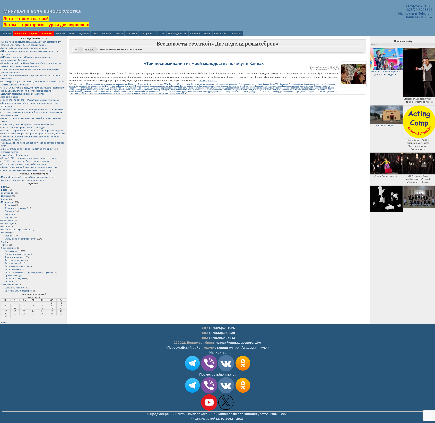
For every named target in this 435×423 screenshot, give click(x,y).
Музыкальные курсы (14, 275)
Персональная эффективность (16, 229)
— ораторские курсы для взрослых (46, 24)
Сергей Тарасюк (315, 91)
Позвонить (46, 33)
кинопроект (250, 88)
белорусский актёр (96, 86)
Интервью (6, 196)
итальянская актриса (108, 88)
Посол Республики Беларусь (199, 91)
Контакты (131, 33)
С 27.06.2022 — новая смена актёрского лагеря (24, 164)
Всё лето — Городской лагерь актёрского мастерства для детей (32, 130)
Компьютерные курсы (15, 257)
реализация (265, 91)
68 (178, 84)
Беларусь (284, 84)
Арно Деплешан (250, 84)
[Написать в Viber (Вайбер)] (209, 370)
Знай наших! (7, 193)
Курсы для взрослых (14, 260)
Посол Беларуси (179, 91)
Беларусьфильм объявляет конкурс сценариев (24, 48)
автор (199, 84)
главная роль (192, 86)
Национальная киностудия (244, 90)
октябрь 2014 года (317, 90)
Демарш (224, 86)
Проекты (142, 84)
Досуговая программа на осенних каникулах (22, 94)
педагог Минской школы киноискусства (131, 91)
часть (183, 93)
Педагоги (5, 226)
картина (198, 88)
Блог (3, 187)
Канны (191, 88)
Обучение (83, 33)
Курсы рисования (13, 269)
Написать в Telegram (415, 13)
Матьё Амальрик (111, 90)
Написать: (217, 352)
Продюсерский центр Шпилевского (179, 414)
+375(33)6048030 (222, 333)
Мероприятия (121, 84)
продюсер (254, 91)
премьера (217, 91)
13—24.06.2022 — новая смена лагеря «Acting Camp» (27, 170)
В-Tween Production (141, 86)
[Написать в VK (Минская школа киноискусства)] (226, 370)
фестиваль (135, 93)
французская (162, 93)
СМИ (3, 242)
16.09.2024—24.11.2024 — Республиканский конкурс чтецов (30, 100)
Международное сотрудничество (100, 84)
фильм (144, 93)
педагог (109, 91)
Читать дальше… (208, 80)
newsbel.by (191, 84)
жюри (274, 86)
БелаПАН (274, 84)
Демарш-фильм (235, 86)
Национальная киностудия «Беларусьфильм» (277, 90)
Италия (94, 88)
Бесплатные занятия (15, 287)
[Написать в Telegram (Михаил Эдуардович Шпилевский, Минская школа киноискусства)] (192, 370)
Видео (207, 33)
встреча (166, 86)
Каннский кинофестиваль (139, 88)
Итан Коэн (122, 88)
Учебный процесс (9, 284)
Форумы (8, 217)
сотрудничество (330, 91)
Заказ (95, 33)
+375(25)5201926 (418, 6)
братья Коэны (118, 86)
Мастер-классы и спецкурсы (18, 290)
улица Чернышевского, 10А (238, 342)
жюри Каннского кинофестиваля (291, 86)
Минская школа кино (185, 90)
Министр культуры (161, 90)
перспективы (154, 91)
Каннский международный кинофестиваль (169, 88)
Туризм (4, 245)
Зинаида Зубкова (313, 86)
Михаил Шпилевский (11, 177)
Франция (151, 93)
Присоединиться (177, 33)
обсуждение (303, 90)
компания (305, 88)
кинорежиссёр (279, 88)
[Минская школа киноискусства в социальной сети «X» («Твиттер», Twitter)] (226, 410)
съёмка (77, 93)
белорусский (81, 86)
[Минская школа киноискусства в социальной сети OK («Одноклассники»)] (243, 370)
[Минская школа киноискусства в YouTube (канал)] (209, 410)
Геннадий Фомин (178, 86)
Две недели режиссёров (209, 86)
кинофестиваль (293, 88)
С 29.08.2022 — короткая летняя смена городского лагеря (29, 158)
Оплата (119, 33)
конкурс (72, 90)
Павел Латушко (98, 91)
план (163, 91)
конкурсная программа (86, 90)
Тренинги (9, 281)
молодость (227, 90)
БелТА (108, 86)
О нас (161, 33)
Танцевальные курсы (15, 278)
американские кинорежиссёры (229, 84)
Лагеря (4, 199)
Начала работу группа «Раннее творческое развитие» (27, 91)
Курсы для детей (13, 263)
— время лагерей (26, 18)
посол (168, 91)
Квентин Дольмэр (210, 88)
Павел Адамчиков (83, 91)
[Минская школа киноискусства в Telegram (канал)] (192, 393)
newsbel (183, 84)
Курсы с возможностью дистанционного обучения (29, 272)
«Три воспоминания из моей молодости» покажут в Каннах (204, 63)
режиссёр (275, 91)
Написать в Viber (418, 17)
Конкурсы (81, 84)
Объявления (7, 220)
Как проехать (148, 33)
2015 (171, 84)
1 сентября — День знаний (14, 155)
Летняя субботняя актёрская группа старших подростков (29, 167)
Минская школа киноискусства (42, 11)
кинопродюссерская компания (232, 88)
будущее (128, 86)
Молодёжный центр (385, 125)
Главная (6, 33)
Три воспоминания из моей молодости (98, 93)
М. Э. (209, 418)
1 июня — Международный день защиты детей (24, 127)
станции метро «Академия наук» (241, 347)
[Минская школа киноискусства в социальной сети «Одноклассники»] (243, 393)
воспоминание (156, 86)
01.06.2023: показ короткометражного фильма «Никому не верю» (33, 133)
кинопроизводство (264, 88)
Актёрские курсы (13, 251)
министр (148, 90)
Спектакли (235, 33)
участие (126, 93)
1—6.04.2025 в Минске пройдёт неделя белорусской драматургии (33, 87)
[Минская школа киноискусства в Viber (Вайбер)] (209, 393)
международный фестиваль (131, 90)
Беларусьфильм (296, 84)
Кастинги (195, 33)
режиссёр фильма (288, 91)
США (71, 93)
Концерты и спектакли (16, 208)
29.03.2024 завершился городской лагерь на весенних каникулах (33, 109)
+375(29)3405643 (418, 10)
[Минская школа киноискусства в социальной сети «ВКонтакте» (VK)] (226, 393)
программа (244, 91)
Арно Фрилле (263, 84)
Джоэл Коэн (248, 86)
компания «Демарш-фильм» (322, 88)
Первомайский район (184, 347)
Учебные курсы (8, 248)
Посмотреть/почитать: (217, 374)
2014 (166, 84)
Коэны (100, 90)
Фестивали (220, 33)
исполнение (85, 88)
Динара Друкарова (263, 86)
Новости (106, 33)
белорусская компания (314, 84)
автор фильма (209, 84)
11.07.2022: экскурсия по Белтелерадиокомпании (25, 161)
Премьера (132, 84)
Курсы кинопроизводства (17, 266)
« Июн (4, 322)
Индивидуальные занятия (17, 254)
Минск (172, 90)
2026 (285, 414)
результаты (302, 91)
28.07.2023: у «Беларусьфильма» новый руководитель (27, 124)
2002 (229, 418)
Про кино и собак (9, 97)
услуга (118, 93)
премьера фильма (231, 91)
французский (174, 93)
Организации (7, 223)
